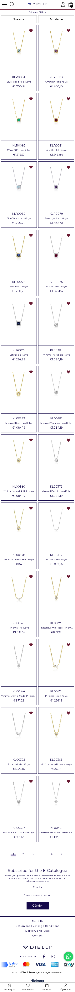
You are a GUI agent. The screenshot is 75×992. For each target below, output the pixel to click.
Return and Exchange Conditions (37, 926)
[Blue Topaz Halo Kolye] (19, 48)
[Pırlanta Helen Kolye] (56, 662)
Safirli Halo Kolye (19, 286)
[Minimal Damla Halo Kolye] (56, 458)
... (42, 854)
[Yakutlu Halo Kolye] (56, 116)
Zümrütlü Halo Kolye (18, 150)
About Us (37, 921)
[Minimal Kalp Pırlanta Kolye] (56, 731)
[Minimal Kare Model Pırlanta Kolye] (56, 799)
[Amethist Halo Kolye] (56, 48)
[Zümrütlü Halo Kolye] (19, 116)
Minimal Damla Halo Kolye (56, 491)
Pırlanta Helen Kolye (56, 696)
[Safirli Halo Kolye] (19, 253)
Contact (37, 935)
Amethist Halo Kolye (56, 82)
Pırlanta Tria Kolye (56, 559)
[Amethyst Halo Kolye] (56, 185)
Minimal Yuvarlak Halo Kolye (56, 423)
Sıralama (18, 19)
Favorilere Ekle (31, 30)
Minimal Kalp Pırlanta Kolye (56, 764)
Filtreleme (56, 19)
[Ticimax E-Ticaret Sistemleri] (37, 981)
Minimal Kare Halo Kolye (56, 355)
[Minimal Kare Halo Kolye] (56, 321)
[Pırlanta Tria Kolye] (56, 526)
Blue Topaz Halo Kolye (19, 82)
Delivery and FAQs (37, 930)
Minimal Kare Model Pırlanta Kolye (56, 832)
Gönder (37, 905)
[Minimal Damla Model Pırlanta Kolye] (56, 594)
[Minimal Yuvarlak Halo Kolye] (56, 389)
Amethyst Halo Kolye (56, 218)
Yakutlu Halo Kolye (56, 150)
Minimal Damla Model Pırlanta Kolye (56, 628)
